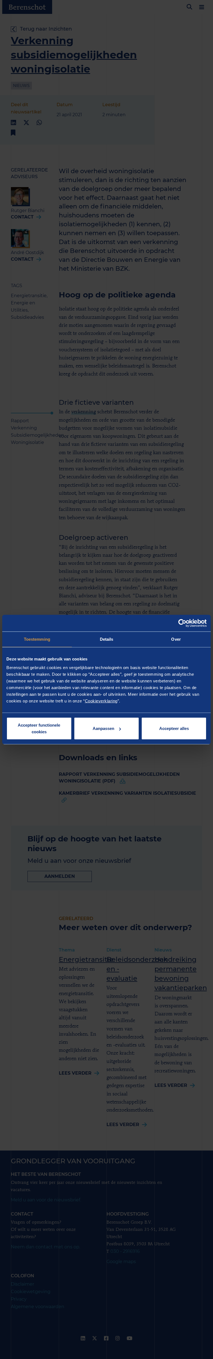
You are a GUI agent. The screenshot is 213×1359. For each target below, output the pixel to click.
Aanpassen (103, 728)
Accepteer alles (174, 728)
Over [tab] (176, 639)
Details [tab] (106, 639)
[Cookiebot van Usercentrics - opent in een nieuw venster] (182, 623)
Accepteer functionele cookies (39, 728)
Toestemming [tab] (37, 639)
